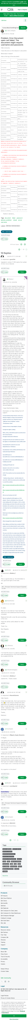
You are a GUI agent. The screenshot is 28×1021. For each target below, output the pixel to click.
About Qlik (4, 951)
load (15, 864)
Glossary (3, 940)
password (19, 218)
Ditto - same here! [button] (6, 231)
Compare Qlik (4, 937)
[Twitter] (2, 981)
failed (13, 218)
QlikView (3, 20)
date (11, 864)
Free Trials (4, 935)
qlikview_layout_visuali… (9, 854)
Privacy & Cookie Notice (8, 998)
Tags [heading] (4, 845)
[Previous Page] (20, 249)
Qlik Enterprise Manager (7, 915)
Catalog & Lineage (6, 918)
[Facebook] (8, 981)
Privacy (3, 961)
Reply (22, 239)
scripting (5, 871)
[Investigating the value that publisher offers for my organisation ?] (22, 244)
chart (8, 861)
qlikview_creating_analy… (9, 859)
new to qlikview (17, 849)
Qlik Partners (4, 932)
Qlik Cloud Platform (6, 898)
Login (21, 1)
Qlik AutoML (4, 903)
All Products (4, 896)
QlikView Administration (13, 225)
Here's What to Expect (17, 15)
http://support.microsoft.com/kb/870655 (13, 518)
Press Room (4, 954)
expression (6, 864)
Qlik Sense (4, 900)
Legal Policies (4, 995)
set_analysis (6, 866)
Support (3, 945)
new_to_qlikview (7, 849)
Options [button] (25, 20)
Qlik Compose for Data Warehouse (11, 913)
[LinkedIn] (5, 981)
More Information (14, 1019)
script (4, 861)
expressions (13, 866)
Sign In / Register (22, 9)
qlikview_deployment (8, 856)
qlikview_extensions (8, 869)
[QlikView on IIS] (25, 244)
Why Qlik (3, 923)
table (19, 864)
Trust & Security (5, 956)
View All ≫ (5, 875)
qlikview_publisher (6, 220)
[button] (26, 30)
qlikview (19, 859)
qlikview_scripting (7, 851)
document (8, 218)
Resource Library (5, 930)
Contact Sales (5, 971)
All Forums (9, 886)
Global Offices (5, 969)
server (20, 220)
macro (20, 866)
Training (3, 942)
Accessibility (4, 959)
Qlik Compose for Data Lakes (9, 910)
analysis (17, 869)
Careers (3, 964)
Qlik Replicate (4, 908)
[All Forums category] (3, 886)
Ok (14, 1015)
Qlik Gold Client (5, 920)
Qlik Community (6, 978)
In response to (8, 259)
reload (15, 220)
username (4, 222)
